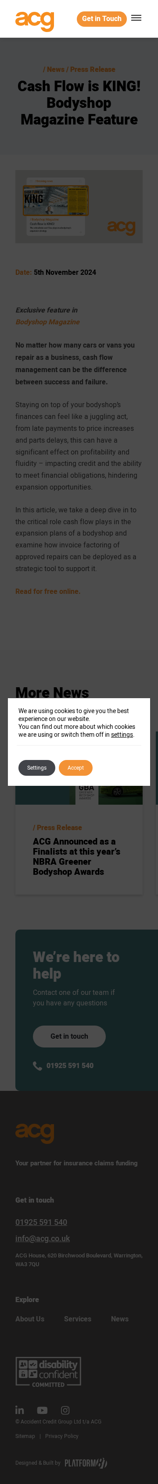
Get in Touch (102, 19)
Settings (37, 767)
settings (122, 734)
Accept (76, 767)
